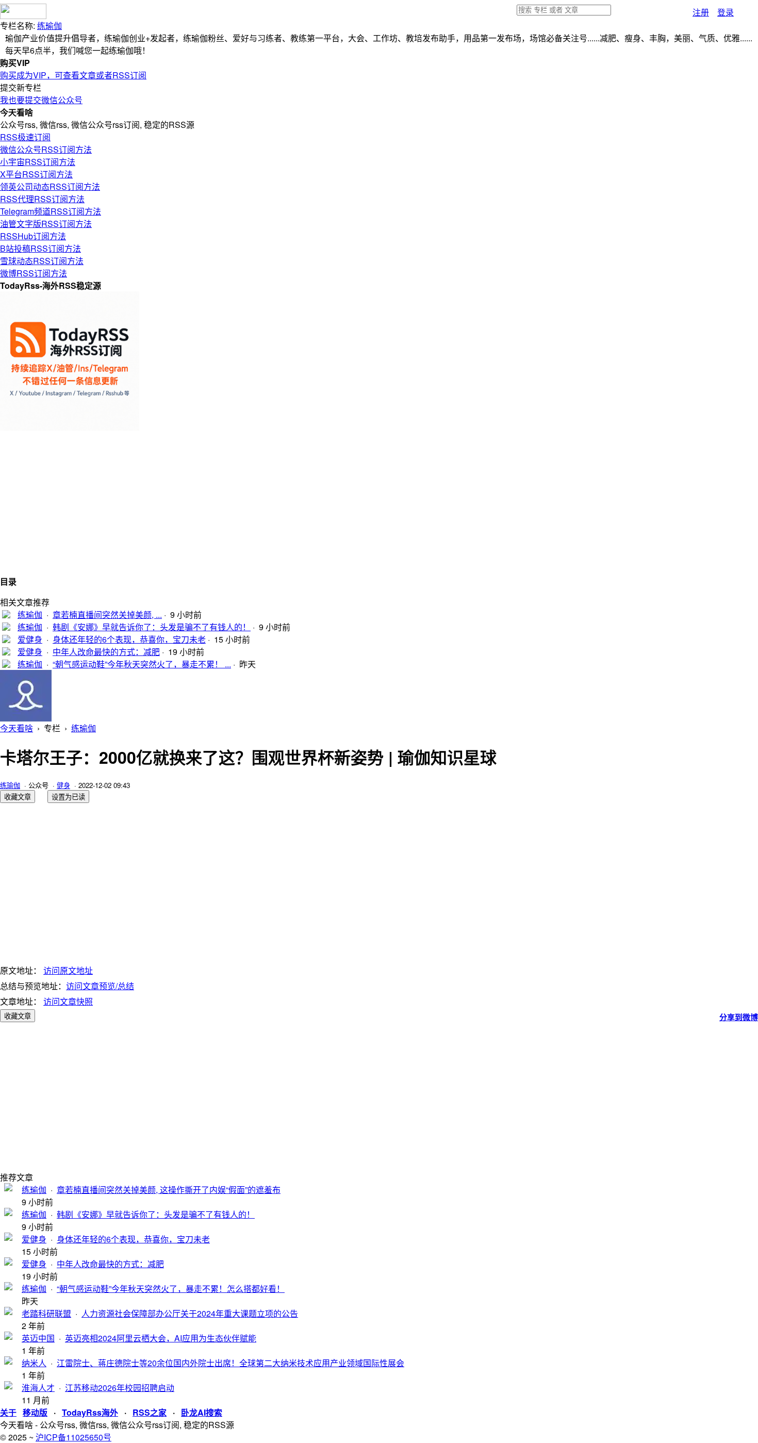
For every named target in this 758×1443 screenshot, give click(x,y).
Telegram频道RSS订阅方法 (50, 211)
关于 (8, 1412)
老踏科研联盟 (46, 1313)
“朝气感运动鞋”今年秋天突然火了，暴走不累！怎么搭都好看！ (171, 1288)
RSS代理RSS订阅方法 (42, 199)
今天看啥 (16, 728)
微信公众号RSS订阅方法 (46, 149)
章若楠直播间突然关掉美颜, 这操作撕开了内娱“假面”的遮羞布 (169, 1189)
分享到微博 (738, 1017)
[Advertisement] (309, 503)
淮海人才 (38, 1387)
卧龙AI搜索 (201, 1412)
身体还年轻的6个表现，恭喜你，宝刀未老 (129, 639)
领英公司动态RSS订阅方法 (50, 186)
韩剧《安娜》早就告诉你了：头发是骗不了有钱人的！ (152, 627)
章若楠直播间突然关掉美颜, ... (107, 614)
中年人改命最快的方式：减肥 (106, 652)
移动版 (35, 1412)
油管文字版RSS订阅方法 (46, 223)
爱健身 (30, 639)
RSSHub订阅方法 (33, 236)
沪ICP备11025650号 (73, 1437)
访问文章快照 (68, 1001)
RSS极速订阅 (25, 137)
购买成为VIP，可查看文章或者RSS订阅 (73, 75)
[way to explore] (23, 16)
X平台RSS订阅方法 (36, 174)
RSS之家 (150, 1412)
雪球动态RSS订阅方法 (42, 261)
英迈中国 (38, 1338)
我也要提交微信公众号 (41, 100)
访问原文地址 (68, 970)
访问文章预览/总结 (100, 986)
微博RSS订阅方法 (33, 273)
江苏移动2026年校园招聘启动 (119, 1387)
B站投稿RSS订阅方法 (40, 248)
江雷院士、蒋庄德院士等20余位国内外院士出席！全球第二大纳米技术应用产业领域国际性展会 (230, 1363)
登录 (725, 12)
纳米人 (34, 1363)
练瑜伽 (49, 25)
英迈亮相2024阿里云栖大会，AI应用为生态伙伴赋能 (160, 1338)
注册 (701, 12)
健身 (63, 785)
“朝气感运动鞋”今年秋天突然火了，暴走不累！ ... (142, 664)
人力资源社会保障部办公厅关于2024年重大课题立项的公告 (189, 1313)
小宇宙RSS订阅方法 (37, 162)
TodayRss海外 (90, 1412)
